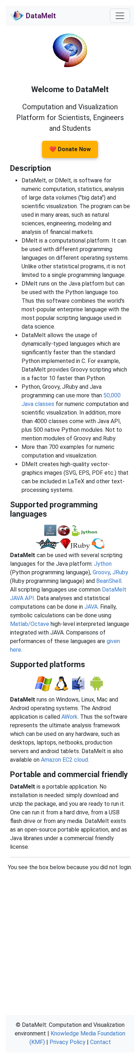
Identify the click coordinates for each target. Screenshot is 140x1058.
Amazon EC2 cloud (64, 759)
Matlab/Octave (29, 624)
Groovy (101, 572)
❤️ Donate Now (70, 149)
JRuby (120, 572)
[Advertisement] (70, 941)
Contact (100, 1042)
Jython (103, 563)
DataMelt (40, 15)
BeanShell (108, 581)
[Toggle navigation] (120, 16)
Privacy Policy (67, 1042)
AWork (69, 716)
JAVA (91, 606)
